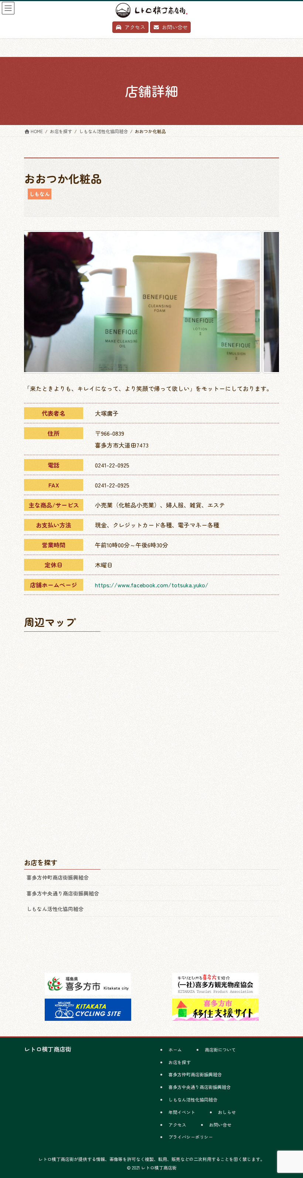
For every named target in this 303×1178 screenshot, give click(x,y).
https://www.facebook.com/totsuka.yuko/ (151, 584)
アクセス (177, 1124)
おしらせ (227, 1112)
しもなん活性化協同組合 (55, 908)
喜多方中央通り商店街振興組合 (63, 893)
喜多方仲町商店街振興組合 (58, 877)
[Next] (263, 302)
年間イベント (181, 1112)
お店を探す (179, 1062)
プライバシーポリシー (190, 1137)
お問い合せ (220, 1124)
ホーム (175, 1049)
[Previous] (39, 302)
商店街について (220, 1049)
